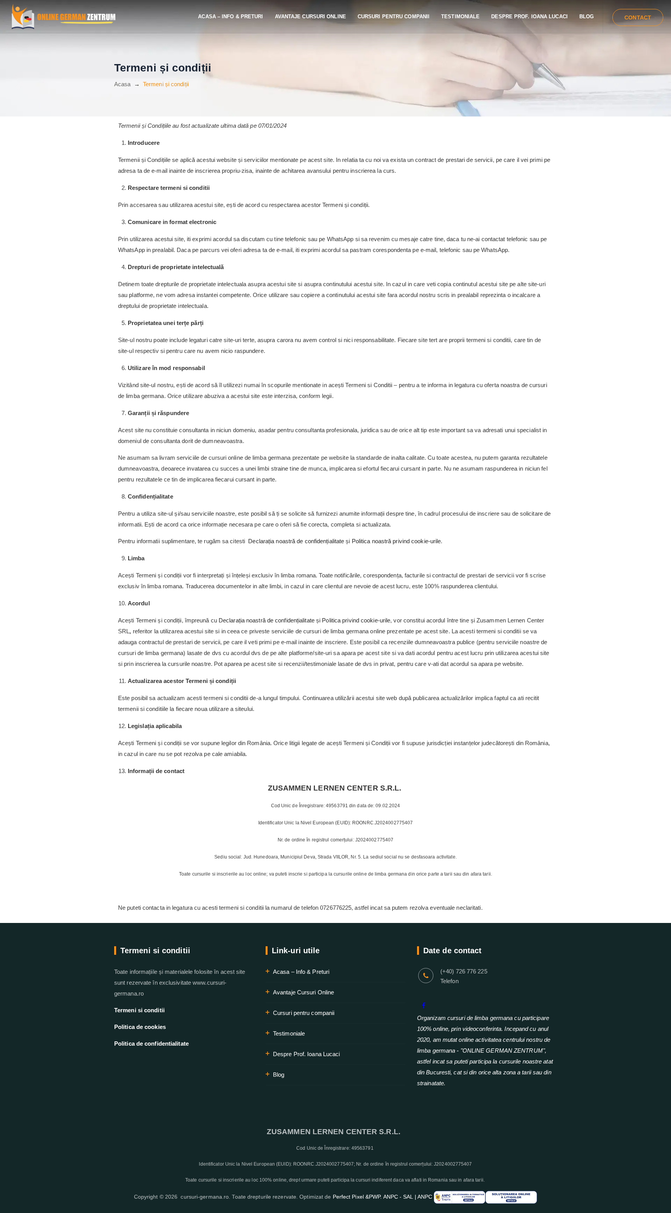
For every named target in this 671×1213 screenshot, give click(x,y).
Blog (586, 16)
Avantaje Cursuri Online (310, 16)
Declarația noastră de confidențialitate (296, 541)
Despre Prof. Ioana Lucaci (529, 16)
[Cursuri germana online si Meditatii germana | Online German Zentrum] (63, 16)
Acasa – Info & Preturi (230, 16)
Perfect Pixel (348, 1197)
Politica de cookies (140, 1027)
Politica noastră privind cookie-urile (396, 541)
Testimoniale (460, 16)
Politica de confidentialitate (151, 1043)
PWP (374, 1197)
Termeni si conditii (139, 1010)
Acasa (122, 84)
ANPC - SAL (398, 1197)
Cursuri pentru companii (393, 16)
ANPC (425, 1197)
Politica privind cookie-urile (356, 620)
